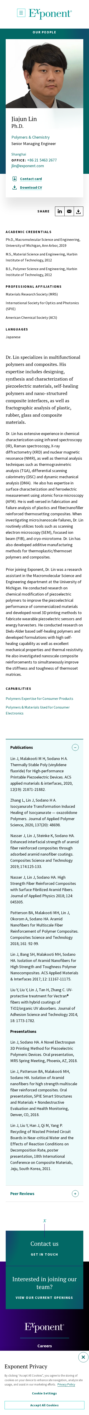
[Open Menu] (21, 13)
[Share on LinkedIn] (59, 211)
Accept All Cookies (44, 1405)
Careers (44, 1345)
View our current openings (44, 1297)
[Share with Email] (69, 211)
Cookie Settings (44, 1393)
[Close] (83, 1357)
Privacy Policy (66, 1384)
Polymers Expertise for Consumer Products (39, 698)
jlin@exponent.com (27, 166)
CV (31, 187)
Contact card (31, 178)
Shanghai (18, 154)
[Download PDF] (78, 211)
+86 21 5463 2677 (42, 160)
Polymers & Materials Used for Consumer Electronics (38, 710)
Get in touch (44, 1254)
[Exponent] (50, 14)
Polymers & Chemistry (30, 137)
